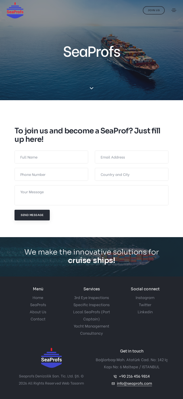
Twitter (145, 304)
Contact (38, 319)
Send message (32, 215)
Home (38, 297)
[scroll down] (91, 88)
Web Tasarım (73, 382)
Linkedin (145, 311)
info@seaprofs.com (134, 383)
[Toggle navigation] (173, 10)
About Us (38, 311)
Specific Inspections (91, 304)
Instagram (145, 297)
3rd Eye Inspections (91, 297)
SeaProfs (38, 304)
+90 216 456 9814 (134, 376)
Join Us (154, 10)
